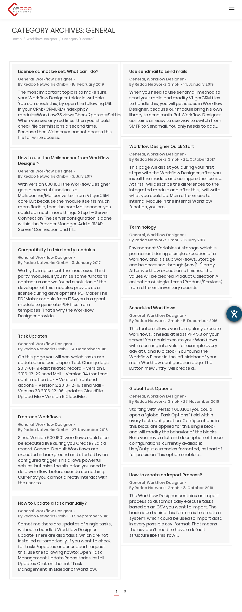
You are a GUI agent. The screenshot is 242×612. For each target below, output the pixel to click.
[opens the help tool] (234, 314)
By (43, 84)
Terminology (142, 227)
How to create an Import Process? (165, 475)
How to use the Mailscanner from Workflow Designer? (63, 160)
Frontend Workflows (39, 417)
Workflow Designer (54, 79)
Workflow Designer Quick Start (161, 146)
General (26, 79)
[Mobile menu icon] (232, 9)
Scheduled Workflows (152, 308)
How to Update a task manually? (52, 503)
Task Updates (32, 336)
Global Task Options (150, 388)
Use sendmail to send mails (158, 71)
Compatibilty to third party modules (56, 250)
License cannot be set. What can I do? (58, 71)
